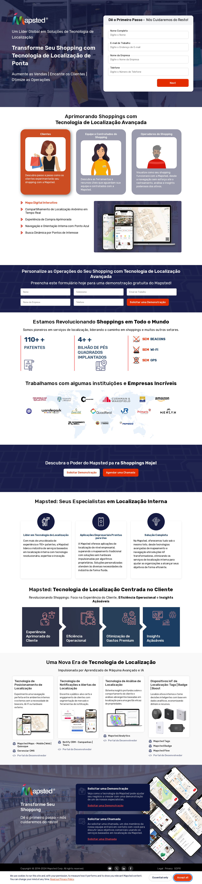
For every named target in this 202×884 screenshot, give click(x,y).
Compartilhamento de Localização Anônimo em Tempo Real (56, 211)
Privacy (169, 868)
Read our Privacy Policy (62, 879)
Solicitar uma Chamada (102, 839)
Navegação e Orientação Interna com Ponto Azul (57, 226)
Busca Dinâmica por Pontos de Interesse (51, 232)
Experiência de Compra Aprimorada (48, 219)
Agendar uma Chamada (120, 472)
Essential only (160, 877)
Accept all (182, 877)
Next (173, 82)
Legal (160, 868)
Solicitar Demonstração (82, 472)
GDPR (177, 868)
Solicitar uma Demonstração (148, 302)
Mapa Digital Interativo (41, 202)
